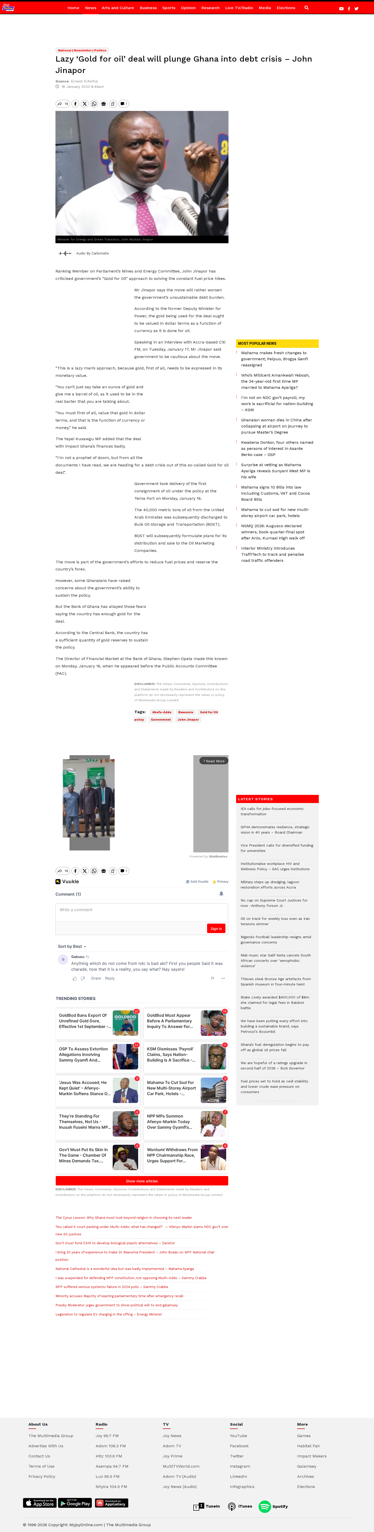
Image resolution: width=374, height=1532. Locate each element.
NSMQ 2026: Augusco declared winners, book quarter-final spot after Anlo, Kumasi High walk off (273, 531)
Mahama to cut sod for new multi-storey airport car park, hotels (275, 512)
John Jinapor (188, 719)
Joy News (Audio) (180, 1486)
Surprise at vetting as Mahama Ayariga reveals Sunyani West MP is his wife (275, 470)
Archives (305, 1476)
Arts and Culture (118, 7)
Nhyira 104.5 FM (111, 1486)
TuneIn (212, 1506)
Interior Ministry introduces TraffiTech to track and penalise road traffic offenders (272, 554)
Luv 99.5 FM (108, 1476)
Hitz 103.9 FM (109, 1456)
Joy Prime (172, 1456)
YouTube (238, 1435)
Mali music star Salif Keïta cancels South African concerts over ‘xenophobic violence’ (276, 963)
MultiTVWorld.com (181, 1466)
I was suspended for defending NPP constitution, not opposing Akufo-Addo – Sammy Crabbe (131, 1278)
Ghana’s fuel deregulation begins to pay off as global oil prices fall (275, 1049)
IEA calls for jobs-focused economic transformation (272, 814)
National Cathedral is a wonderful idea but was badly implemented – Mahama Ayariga (124, 1269)
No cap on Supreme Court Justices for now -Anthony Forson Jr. (274, 905)
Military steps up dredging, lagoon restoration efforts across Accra (270, 887)
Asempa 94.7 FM (112, 1466)
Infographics (242, 1486)
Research (210, 7)
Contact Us (39, 1456)
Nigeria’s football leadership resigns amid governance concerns (276, 942)
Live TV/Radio (239, 7)
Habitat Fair (308, 1445)
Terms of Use (41, 1466)
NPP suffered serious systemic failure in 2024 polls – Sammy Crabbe (111, 1287)
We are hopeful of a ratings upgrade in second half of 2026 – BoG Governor (274, 1068)
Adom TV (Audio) (179, 1476)
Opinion (188, 7)
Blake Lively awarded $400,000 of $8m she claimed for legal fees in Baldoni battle (275, 1005)
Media (265, 7)
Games (304, 1435)
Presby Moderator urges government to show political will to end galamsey (116, 1305)
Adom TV (172, 1445)
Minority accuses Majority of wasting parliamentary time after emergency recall (119, 1296)
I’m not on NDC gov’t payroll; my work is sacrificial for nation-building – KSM (277, 403)
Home (73, 7)
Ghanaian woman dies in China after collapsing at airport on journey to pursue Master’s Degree (276, 426)
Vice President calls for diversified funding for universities (277, 850)
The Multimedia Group (50, 1435)
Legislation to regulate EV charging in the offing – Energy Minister (108, 1314)
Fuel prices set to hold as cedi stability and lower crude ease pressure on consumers (274, 1089)
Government (161, 719)
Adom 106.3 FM (111, 1445)
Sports (168, 7)
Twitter (237, 1456)
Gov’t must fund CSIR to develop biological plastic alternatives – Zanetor (115, 1243)
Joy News (172, 1435)
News (90, 7)
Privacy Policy (41, 1476)
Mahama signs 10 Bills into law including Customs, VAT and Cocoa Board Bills (275, 493)
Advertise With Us (45, 1445)
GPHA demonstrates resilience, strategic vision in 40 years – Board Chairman (275, 832)
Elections (286, 7)
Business (148, 7)
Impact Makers (312, 1456)
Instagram (240, 1466)
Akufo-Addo (161, 712)
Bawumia (185, 712)
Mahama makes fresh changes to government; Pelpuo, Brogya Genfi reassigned (274, 358)
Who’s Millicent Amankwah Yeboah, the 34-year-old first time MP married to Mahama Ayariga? (275, 381)
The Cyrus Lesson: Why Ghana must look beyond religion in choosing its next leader (123, 1218)
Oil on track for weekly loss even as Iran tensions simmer (275, 924)
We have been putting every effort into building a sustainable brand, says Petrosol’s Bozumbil (274, 1029)
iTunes (244, 1506)
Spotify (279, 1506)
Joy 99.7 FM (107, 1435)
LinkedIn (238, 1476)
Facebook (239, 1445)
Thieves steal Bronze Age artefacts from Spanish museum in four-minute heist (276, 984)
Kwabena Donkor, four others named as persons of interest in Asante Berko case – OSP (277, 448)
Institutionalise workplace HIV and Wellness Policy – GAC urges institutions (275, 869)
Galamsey (306, 1466)
